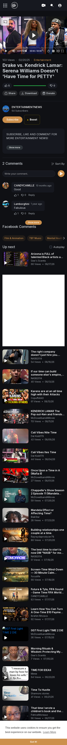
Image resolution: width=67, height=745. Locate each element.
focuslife (35, 576)
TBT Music (35, 238)
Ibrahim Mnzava (39, 615)
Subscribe (12, 119)
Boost (32, 119)
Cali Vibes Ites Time (43, 452)
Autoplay (59, 247)
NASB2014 (36, 358)
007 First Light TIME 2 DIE (47, 630)
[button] (60, 5)
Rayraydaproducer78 (42, 536)
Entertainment (42, 60)
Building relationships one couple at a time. (47, 531)
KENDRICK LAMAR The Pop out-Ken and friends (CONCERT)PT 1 (46, 414)
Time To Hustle (40, 689)
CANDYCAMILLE (24, 185)
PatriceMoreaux (39, 714)
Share (11, 93)
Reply (31, 195)
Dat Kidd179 (37, 436)
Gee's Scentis (38, 260)
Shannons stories (40, 693)
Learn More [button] (49, 732)
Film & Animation (14, 238)
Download (31, 93)
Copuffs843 (37, 398)
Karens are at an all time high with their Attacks (46, 393)
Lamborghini (21, 204)
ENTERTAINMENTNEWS (27, 107)
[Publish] (61, 173)
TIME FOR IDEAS (41, 670)
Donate (50, 93)
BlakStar (35, 517)
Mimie (34, 673)
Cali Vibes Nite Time (44, 432)
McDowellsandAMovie (43, 418)
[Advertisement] (33, 310)
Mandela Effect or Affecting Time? (42, 511)
